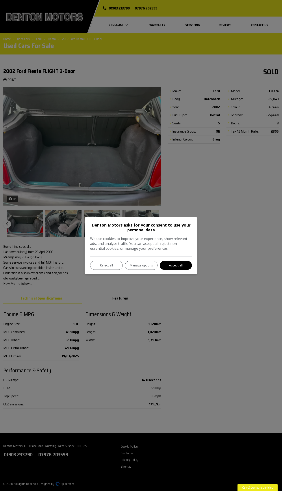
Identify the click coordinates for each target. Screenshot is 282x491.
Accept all (176, 265)
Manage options (141, 265)
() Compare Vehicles (259, 487)
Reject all (106, 265)
